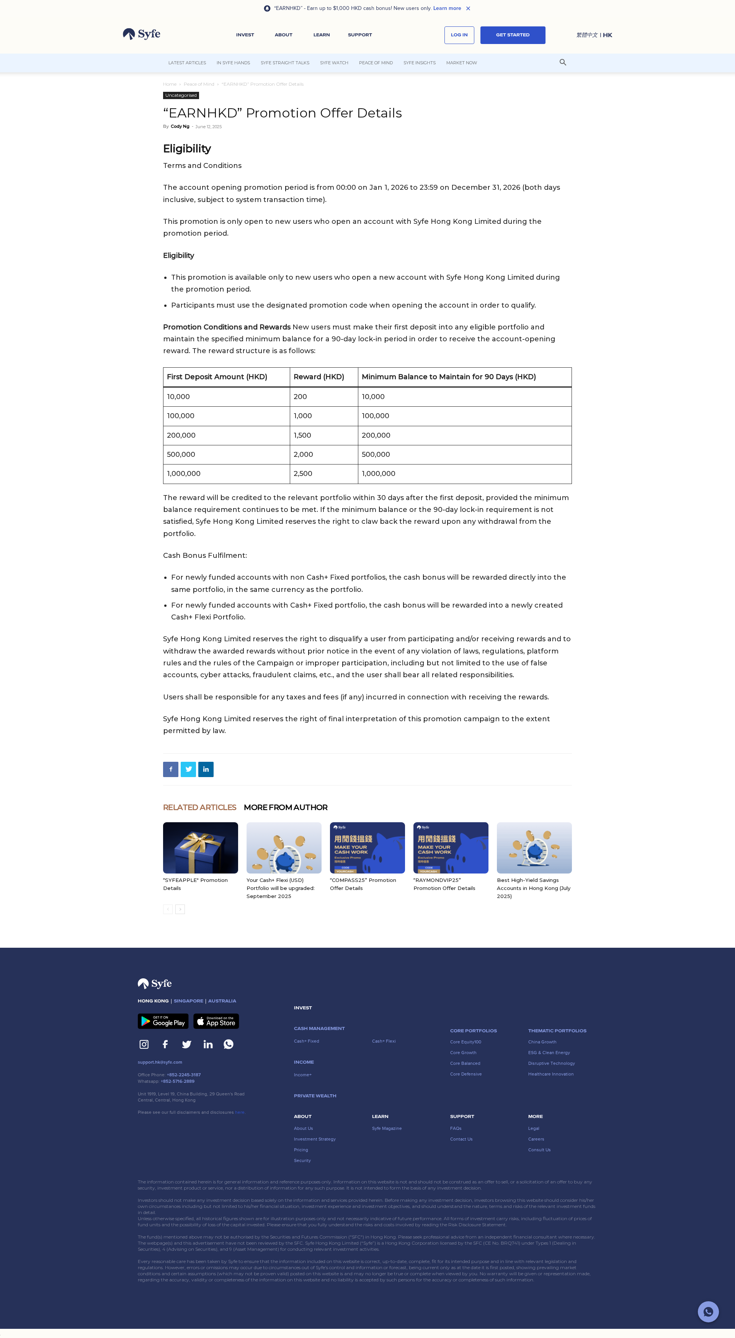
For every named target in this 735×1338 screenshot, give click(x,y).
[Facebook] (170, 769)
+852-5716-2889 (177, 1081)
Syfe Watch (334, 62)
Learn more (447, 8)
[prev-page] (168, 909)
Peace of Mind (376, 62)
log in (459, 35)
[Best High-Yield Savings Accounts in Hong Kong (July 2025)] (534, 848)
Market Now (461, 62)
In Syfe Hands (233, 62)
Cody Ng (180, 126)
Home (169, 84)
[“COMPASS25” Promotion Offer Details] (367, 848)
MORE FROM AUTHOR (285, 807)
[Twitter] (188, 769)
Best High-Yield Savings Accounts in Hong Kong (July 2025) (533, 888)
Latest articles (187, 62)
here (240, 1112)
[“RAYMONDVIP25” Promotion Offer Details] (450, 848)
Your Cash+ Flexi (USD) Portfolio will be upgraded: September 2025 (281, 888)
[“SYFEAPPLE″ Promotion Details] (200, 848)
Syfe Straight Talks (285, 62)
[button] (245, 35)
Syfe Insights (419, 62)
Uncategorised (181, 95)
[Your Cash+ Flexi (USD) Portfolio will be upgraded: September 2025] (284, 848)
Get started (513, 35)
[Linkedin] (206, 769)
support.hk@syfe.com (160, 1062)
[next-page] (180, 909)
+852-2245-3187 (184, 1075)
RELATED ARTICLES (199, 807)
